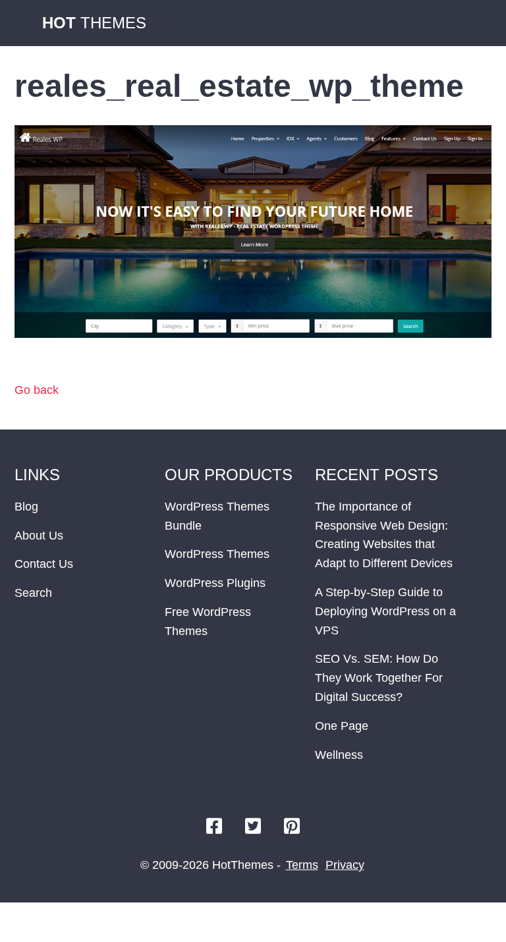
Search (33, 592)
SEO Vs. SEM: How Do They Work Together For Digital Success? (379, 678)
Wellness (339, 755)
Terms (302, 865)
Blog (26, 506)
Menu (478, 23)
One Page (341, 726)
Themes (94, 23)
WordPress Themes (217, 554)
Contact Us (43, 563)
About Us (38, 535)
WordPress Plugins (215, 583)
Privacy (344, 865)
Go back (36, 390)
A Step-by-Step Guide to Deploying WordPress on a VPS (385, 611)
